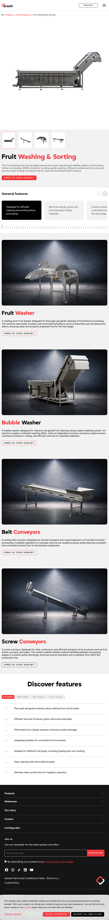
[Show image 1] (9, 140)
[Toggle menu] (104, 5)
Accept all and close (88, 914)
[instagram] (13, 870)
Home (2, 15)
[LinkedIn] (25, 870)
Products (9, 15)
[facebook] (7, 870)
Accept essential (56, 914)
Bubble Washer (23, 697)
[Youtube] (31, 870)
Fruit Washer (8, 697)
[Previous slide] (99, 194)
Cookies (27, 907)
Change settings (12, 914)
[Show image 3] (42, 140)
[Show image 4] (58, 140)
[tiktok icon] (19, 870)
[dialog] (54, 907)
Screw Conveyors (56, 697)
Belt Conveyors (39, 697)
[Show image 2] (25, 140)
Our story (10, 810)
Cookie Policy (12, 882)
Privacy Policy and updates (59, 861)
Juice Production (23, 15)
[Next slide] (105, 194)
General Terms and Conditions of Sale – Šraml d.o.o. (32, 878)
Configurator (12, 827)
